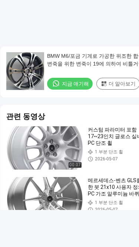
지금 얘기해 (75, 84)
